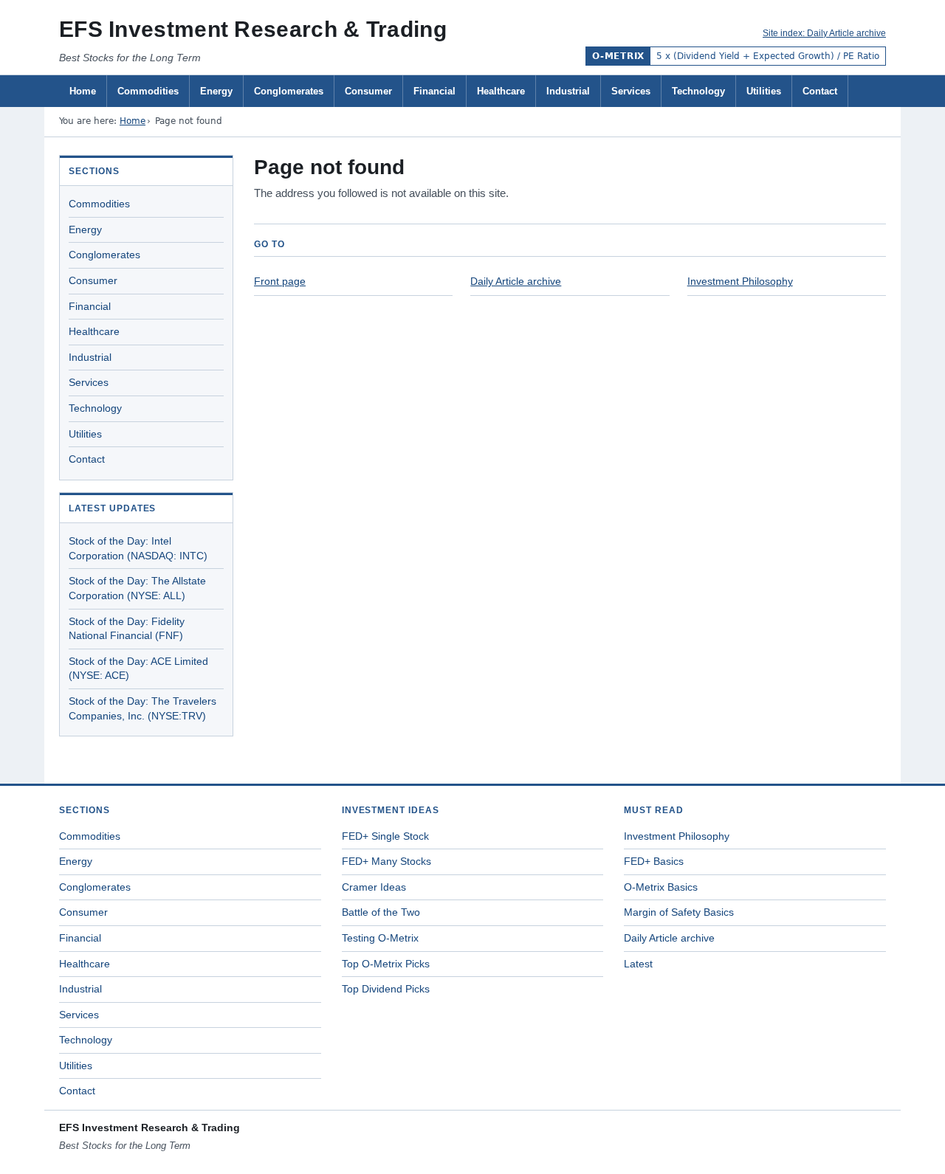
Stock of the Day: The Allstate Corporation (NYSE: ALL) (137, 588)
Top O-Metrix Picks (386, 964)
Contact (820, 91)
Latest (638, 964)
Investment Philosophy (740, 281)
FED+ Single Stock (385, 836)
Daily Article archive (515, 281)
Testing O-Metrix (380, 938)
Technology (698, 91)
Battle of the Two (381, 912)
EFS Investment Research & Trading (253, 29)
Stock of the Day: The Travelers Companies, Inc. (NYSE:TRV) (142, 708)
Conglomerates (288, 91)
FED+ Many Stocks (386, 861)
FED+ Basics (654, 861)
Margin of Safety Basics (679, 912)
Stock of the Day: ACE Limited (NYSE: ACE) (138, 668)
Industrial (568, 91)
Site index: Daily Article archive (824, 33)
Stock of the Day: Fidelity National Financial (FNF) (127, 628)
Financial (434, 91)
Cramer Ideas (374, 887)
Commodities (148, 91)
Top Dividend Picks (386, 989)
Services (630, 91)
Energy (216, 91)
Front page (280, 281)
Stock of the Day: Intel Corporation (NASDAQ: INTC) (138, 548)
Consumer (368, 91)
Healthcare (501, 91)
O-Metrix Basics (661, 887)
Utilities (763, 91)
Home (82, 91)
